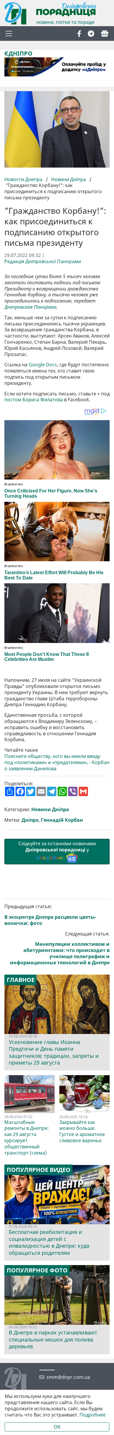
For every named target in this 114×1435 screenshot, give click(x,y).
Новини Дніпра (68, 179)
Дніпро (30, 820)
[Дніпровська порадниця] (19, 1379)
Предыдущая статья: (50, 914)
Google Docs (43, 365)
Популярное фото (37, 1270)
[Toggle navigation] (8, 33)
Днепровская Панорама (30, 307)
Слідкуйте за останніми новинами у (57, 850)
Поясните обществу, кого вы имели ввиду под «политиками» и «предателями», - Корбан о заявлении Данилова (56, 762)
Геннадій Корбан (62, 820)
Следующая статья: (60, 948)
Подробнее (93, 1415)
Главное (20, 980)
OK (57, 1427)
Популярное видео (38, 1170)
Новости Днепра (24, 179)
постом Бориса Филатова (33, 400)
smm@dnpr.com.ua (68, 1377)
